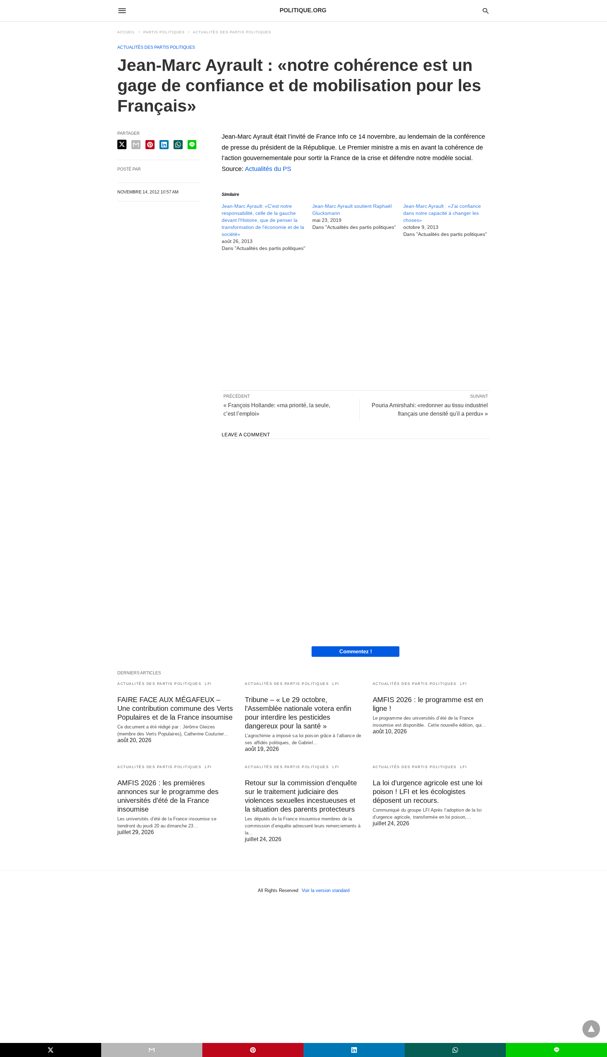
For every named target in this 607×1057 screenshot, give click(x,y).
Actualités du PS (268, 168)
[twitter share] (121, 144)
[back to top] (591, 1029)
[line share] (192, 144)
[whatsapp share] (178, 144)
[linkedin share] (164, 144)
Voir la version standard (326, 890)
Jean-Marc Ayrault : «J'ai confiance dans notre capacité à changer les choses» (442, 213)
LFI (208, 684)
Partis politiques (164, 32)
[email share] (136, 144)
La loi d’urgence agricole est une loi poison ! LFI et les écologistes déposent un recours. (427, 791)
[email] (151, 1050)
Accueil (126, 32)
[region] (356, 320)
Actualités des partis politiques (232, 32)
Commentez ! (355, 651)
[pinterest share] (150, 144)
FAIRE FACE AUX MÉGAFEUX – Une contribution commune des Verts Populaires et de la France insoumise (175, 708)
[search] (486, 11)
